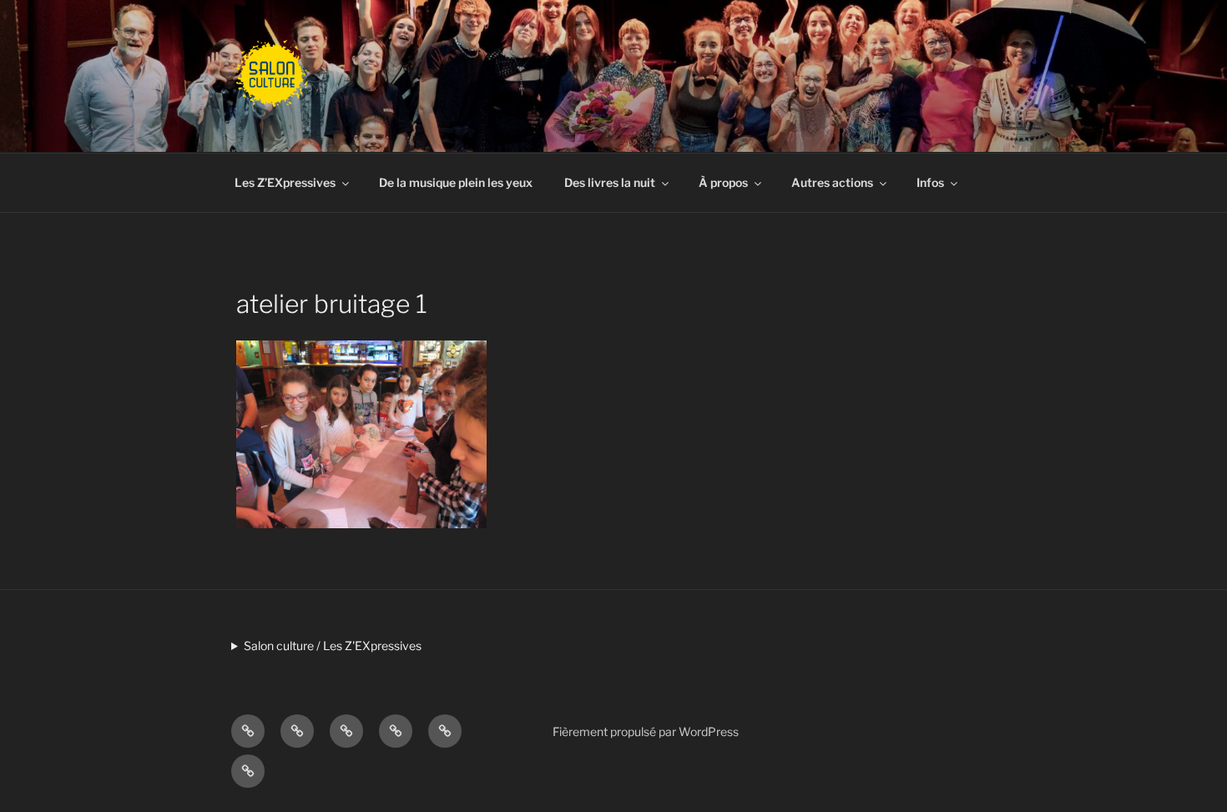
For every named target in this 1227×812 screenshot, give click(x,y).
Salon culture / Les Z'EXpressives (333, 645)
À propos (723, 182)
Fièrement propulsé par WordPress (646, 731)
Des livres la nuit (609, 182)
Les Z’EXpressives (285, 182)
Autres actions (832, 182)
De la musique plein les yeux (456, 182)
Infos (930, 182)
